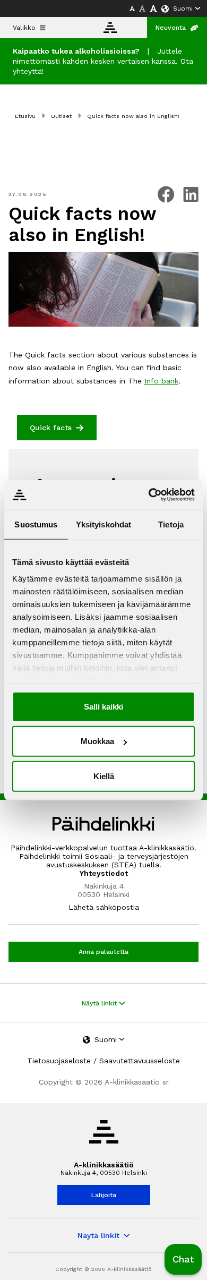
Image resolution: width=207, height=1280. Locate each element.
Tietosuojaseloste (59, 1060)
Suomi (183, 8)
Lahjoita (103, 1195)
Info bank (161, 381)
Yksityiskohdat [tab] (103, 523)
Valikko (24, 27)
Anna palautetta (103, 951)
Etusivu (25, 116)
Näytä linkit (100, 1003)
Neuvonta (171, 27)
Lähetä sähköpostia (103, 907)
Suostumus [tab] (35, 523)
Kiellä (103, 775)
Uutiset (61, 116)
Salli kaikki (103, 706)
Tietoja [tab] (171, 523)
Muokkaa (97, 741)
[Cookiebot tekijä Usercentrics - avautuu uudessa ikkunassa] (149, 495)
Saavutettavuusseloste (139, 1060)
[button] (183, 1259)
